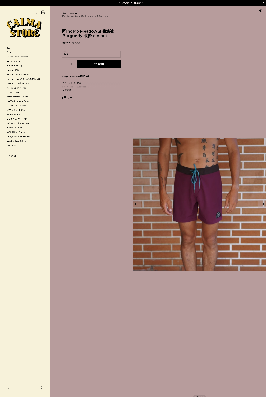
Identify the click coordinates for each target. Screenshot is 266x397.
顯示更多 (66, 90)
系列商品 (73, 13)
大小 (65, 51)
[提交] (41, 387)
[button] (137, 204)
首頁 (64, 13)
